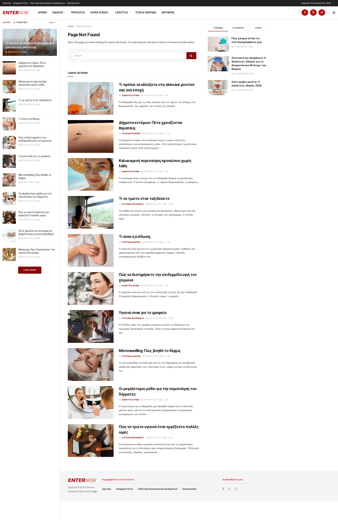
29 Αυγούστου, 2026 (154, 242)
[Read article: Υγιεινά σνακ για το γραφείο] (91, 326)
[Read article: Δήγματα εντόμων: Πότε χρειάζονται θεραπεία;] (91, 136)
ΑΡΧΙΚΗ (42, 12)
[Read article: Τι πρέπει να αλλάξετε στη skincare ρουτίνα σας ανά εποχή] (91, 98)
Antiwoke (168, 12)
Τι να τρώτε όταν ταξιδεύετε (34, 100)
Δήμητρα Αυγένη (130, 95)
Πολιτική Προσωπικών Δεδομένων (47, 3)
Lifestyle (121, 12)
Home (70, 26)
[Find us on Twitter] (313, 12)
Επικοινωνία (73, 3)
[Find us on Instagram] (321, 12)
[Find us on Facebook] (305, 12)
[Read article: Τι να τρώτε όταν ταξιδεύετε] (91, 212)
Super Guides (99, 12)
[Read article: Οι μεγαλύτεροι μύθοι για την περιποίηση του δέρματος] (91, 402)
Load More (29, 270)
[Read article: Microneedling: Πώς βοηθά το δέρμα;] (91, 364)
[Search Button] (334, 12)
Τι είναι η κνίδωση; (29, 118)
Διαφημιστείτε (20, 3)
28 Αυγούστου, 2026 (157, 438)
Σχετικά (7, 3)
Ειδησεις (57, 12)
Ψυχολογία (78, 12)
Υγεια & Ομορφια (145, 12)
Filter (51, 22)
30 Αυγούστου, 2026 (152, 95)
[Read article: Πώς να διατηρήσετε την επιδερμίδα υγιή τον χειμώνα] (91, 288)
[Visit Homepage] (16, 12)
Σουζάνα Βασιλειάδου (133, 204)
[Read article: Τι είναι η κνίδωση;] (91, 250)
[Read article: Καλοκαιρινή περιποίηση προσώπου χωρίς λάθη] (91, 174)
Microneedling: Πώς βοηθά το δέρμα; (150, 350)
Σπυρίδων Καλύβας (131, 133)
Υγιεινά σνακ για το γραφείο (34, 156)
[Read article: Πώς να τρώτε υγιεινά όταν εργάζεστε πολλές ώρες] (91, 440)
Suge (94, 491)
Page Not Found (83, 26)
